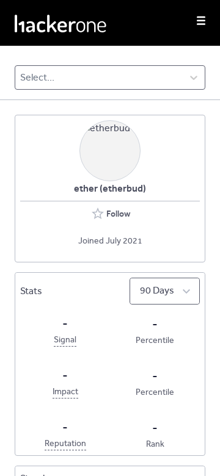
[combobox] (21, 77)
